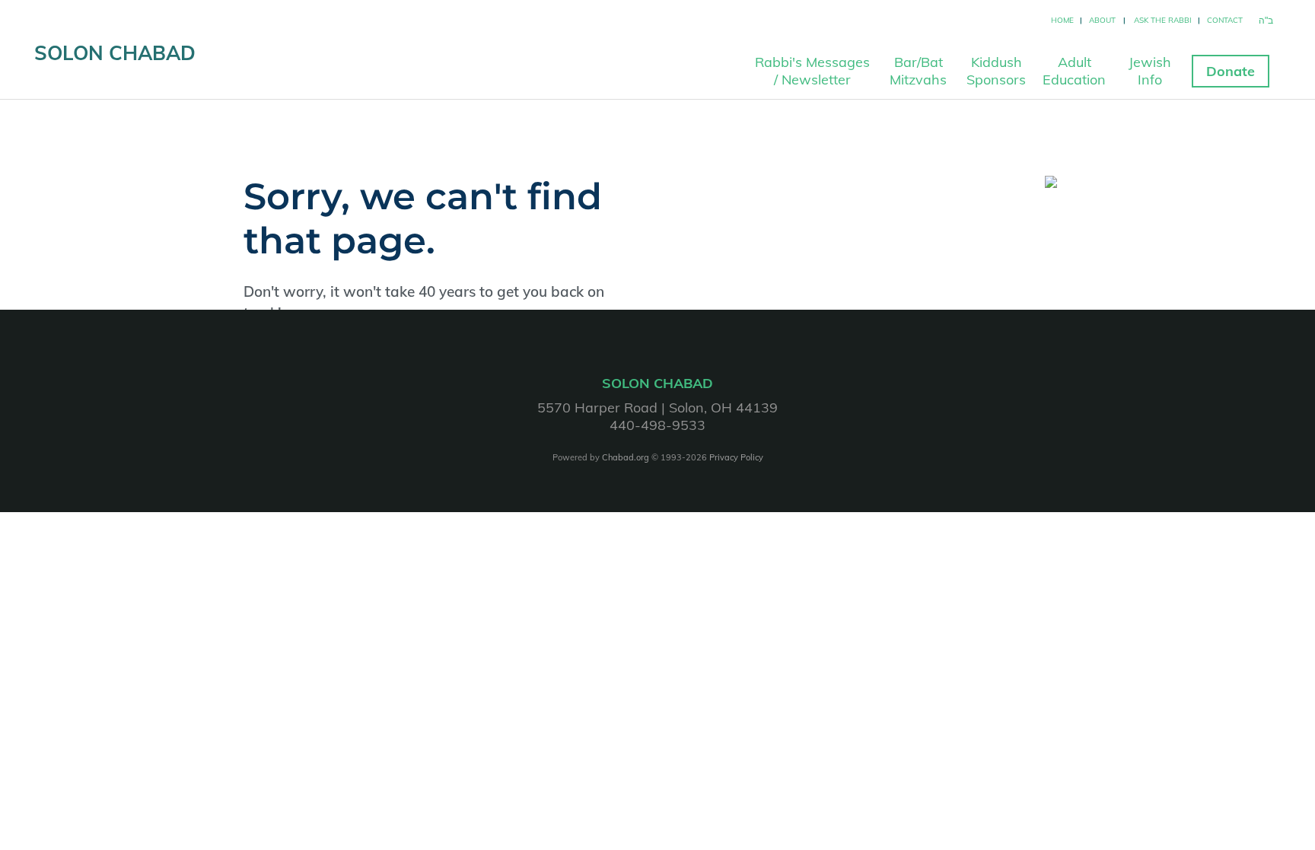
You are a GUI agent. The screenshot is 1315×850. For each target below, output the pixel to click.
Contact (1225, 20)
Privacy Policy (736, 457)
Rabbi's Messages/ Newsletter (812, 70)
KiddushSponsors (996, 70)
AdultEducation (1074, 70)
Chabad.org (625, 457)
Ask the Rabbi (1163, 20)
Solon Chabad (115, 52)
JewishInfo (1150, 70)
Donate (1230, 71)
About (1102, 20)
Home (1062, 20)
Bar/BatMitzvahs (918, 70)
